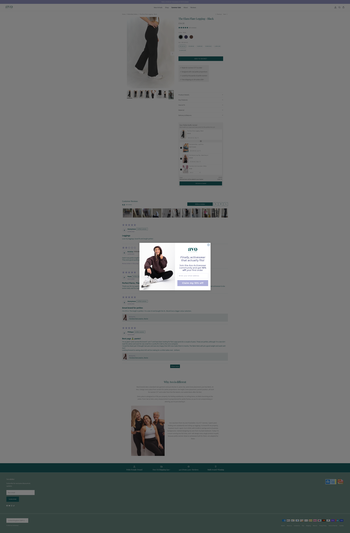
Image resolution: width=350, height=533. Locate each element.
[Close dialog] (208, 245)
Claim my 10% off (192, 283)
